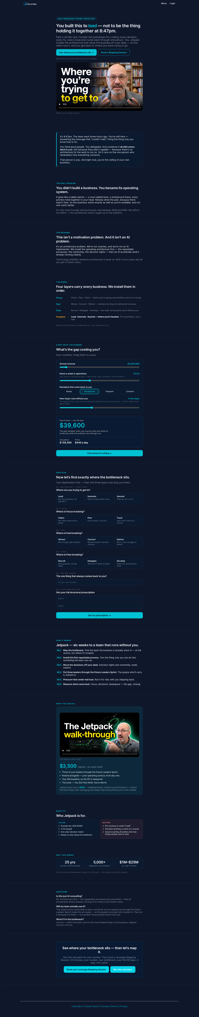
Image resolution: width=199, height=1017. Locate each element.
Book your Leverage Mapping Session (86, 969)
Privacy (124, 1006)
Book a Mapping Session (114, 52)
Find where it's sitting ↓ (99, 453)
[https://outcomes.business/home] (30, 3)
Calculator (77, 1006)
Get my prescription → (99, 615)
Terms (114, 1006)
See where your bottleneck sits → (76, 52)
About (96, 1006)
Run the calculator (122, 969)
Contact (105, 1006)
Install (87, 1006)
